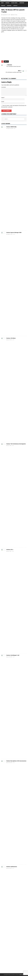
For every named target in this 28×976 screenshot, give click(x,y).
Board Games (14, 2)
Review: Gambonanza (11, 866)
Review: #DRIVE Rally (11, 126)
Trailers (3, 5)
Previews (9, 5)
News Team (14, 14)
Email (2, 101)
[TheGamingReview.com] (5, 0)
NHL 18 (6, 61)
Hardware (21, 2)
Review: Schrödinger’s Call (12, 655)
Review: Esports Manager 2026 (13, 232)
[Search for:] (14, 119)
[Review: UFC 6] (3, 651)
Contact (15, 5)
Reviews (7, 2)
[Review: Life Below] (3, 439)
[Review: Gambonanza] (3, 968)
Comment (3, 87)
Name (2, 97)
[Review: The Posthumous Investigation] (3, 545)
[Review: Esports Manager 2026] (3, 334)
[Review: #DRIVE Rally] (3, 228)
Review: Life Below (11, 338)
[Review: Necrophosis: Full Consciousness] (3, 862)
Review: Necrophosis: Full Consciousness (16, 761)
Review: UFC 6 (9, 549)
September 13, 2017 (6, 14)
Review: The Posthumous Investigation (16, 443)
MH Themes (22, 974)
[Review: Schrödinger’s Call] (3, 756)
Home (2, 2)
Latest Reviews (5, 123)
